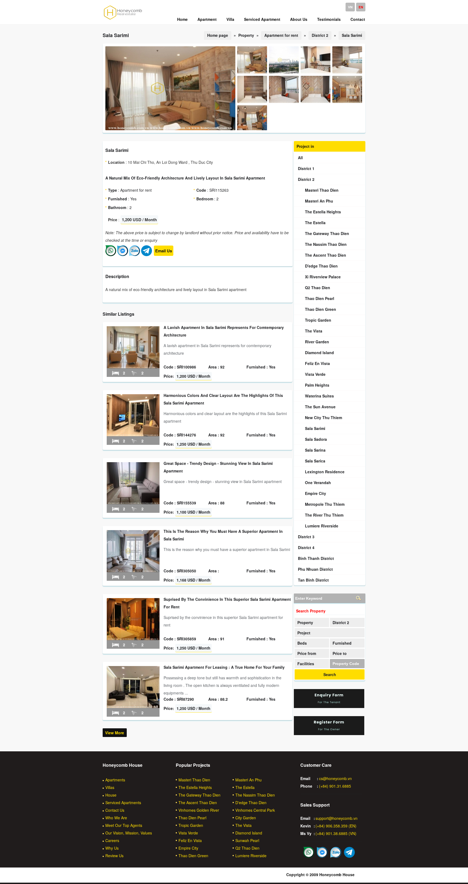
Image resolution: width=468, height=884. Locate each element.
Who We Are (116, 817)
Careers (112, 840)
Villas (109, 787)
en (361, 7)
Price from (306, 653)
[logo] (123, 19)
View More (114, 732)
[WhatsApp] (110, 254)
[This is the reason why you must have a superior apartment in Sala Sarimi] (133, 570)
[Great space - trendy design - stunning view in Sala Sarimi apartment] (133, 502)
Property (305, 622)
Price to (340, 653)
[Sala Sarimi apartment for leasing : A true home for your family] (133, 706)
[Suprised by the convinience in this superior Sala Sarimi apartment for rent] (133, 638)
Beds (302, 643)
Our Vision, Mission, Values (128, 833)
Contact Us (114, 810)
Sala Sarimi (352, 35)
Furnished (342, 643)
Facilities (305, 663)
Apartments (115, 779)
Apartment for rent (281, 35)
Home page (217, 35)
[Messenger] (122, 254)
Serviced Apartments (123, 802)
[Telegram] (146, 254)
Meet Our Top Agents (123, 825)
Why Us (112, 848)
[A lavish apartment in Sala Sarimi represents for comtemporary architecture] (133, 366)
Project (303, 632)
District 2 (320, 35)
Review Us (114, 855)
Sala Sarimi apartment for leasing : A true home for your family (224, 667)
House (110, 795)
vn (350, 7)
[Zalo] (134, 254)
